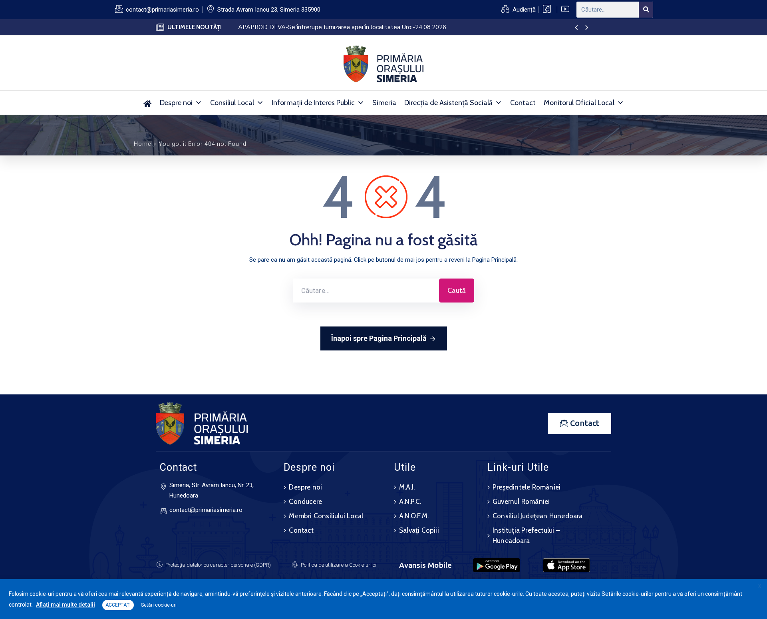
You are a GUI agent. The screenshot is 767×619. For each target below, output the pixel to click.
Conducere (305, 502)
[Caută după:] (366, 291)
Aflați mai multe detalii (65, 604)
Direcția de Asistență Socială (448, 102)
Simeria (384, 102)
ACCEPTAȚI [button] (118, 605)
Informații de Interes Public (313, 102)
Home (142, 144)
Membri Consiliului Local (326, 516)
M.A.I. (407, 487)
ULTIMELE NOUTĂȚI (194, 27)
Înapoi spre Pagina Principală (379, 338)
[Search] (646, 10)
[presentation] (576, 28)
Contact (523, 102)
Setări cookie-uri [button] (159, 605)
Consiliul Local (232, 102)
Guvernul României (521, 502)
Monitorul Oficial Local (579, 102)
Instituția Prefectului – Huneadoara (526, 535)
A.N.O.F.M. (414, 516)
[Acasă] (147, 103)
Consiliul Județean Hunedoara (538, 516)
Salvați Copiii (419, 530)
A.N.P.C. (410, 502)
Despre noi (176, 102)
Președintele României (526, 487)
